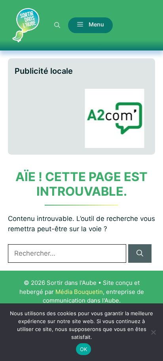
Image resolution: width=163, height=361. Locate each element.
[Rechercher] (140, 253)
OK (83, 349)
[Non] (153, 332)
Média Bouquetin (79, 292)
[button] (57, 25)
